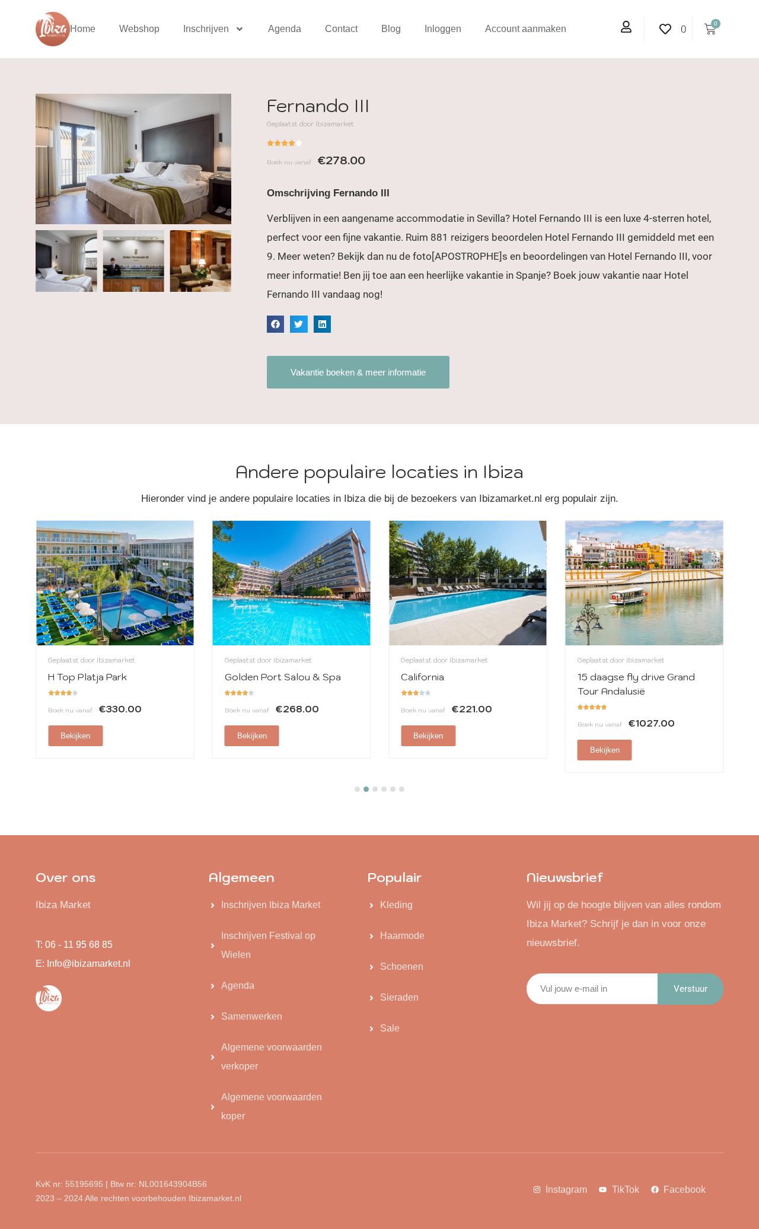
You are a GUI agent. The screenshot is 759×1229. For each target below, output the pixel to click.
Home (82, 29)
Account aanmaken (525, 29)
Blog (391, 29)
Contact (341, 29)
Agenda (284, 29)
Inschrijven (206, 29)
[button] (275, 324)
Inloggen (443, 29)
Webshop (139, 29)
